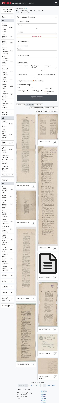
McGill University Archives (7, 123)
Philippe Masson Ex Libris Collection (7, 94)
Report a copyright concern (43, 400)
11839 (48, 385)
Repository (20, 49)
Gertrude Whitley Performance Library (7, 50)
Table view (39, 104)
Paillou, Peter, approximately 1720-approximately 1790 (7, 239)
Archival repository (6, 113)
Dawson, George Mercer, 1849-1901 (7, 213)
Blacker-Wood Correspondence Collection (7, 103)
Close (25, 8)
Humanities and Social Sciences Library (7, 169)
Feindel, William (7, 196)
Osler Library (7, 143)
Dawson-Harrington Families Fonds (7, 27)
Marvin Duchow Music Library (7, 149)
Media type (6, 306)
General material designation (46, 74)
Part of (4, 17)
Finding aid (48, 66)
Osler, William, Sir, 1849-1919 (7, 189)
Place (4, 281)
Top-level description (23, 55)
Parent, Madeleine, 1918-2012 (7, 221)
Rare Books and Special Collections (7, 134)
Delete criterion (36, 36)
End (32, 88)
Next (53, 385)
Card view (31, 104)
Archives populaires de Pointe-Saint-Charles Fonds (7, 61)
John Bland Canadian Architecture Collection (7, 159)
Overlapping (50, 91)
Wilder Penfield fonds (7, 43)
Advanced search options (26, 17)
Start (18, 88)
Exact (48, 93)
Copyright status (22, 74)
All (3, 20)
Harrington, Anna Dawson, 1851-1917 (7, 229)
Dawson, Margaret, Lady (7, 249)
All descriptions (38, 81)
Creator (5, 180)
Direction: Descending (50, 107)
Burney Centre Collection (7, 79)
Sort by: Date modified (36, 107)
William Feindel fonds (7, 86)
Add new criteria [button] (22, 42)
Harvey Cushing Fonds (7, 36)
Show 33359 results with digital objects (47, 111)
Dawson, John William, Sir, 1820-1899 (7, 204)
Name (4, 275)
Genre (4, 292)
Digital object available (34, 67)
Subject (4, 287)
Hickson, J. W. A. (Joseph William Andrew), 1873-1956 (7, 258)
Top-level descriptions (25, 81)
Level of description (6, 299)
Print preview (21, 104)
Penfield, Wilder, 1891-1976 (7, 268)
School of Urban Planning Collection (7, 71)
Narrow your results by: (7, 10)
